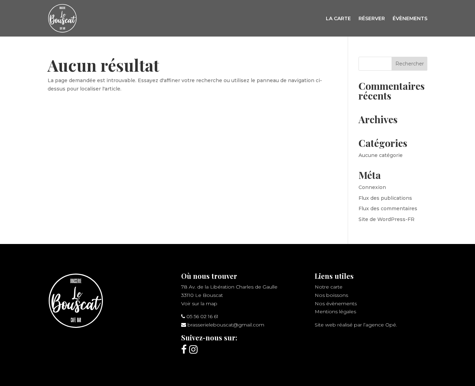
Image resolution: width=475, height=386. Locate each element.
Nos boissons (331, 295)
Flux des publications (385, 198)
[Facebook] (184, 349)
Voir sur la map (199, 303)
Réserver (372, 18)
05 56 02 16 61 (202, 316)
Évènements (410, 18)
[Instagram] (193, 349)
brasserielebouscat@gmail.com (225, 325)
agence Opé (380, 325)
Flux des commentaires (388, 208)
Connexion (372, 187)
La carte (338, 18)
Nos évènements (336, 303)
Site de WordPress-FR (386, 219)
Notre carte (329, 287)
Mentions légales (335, 311)
